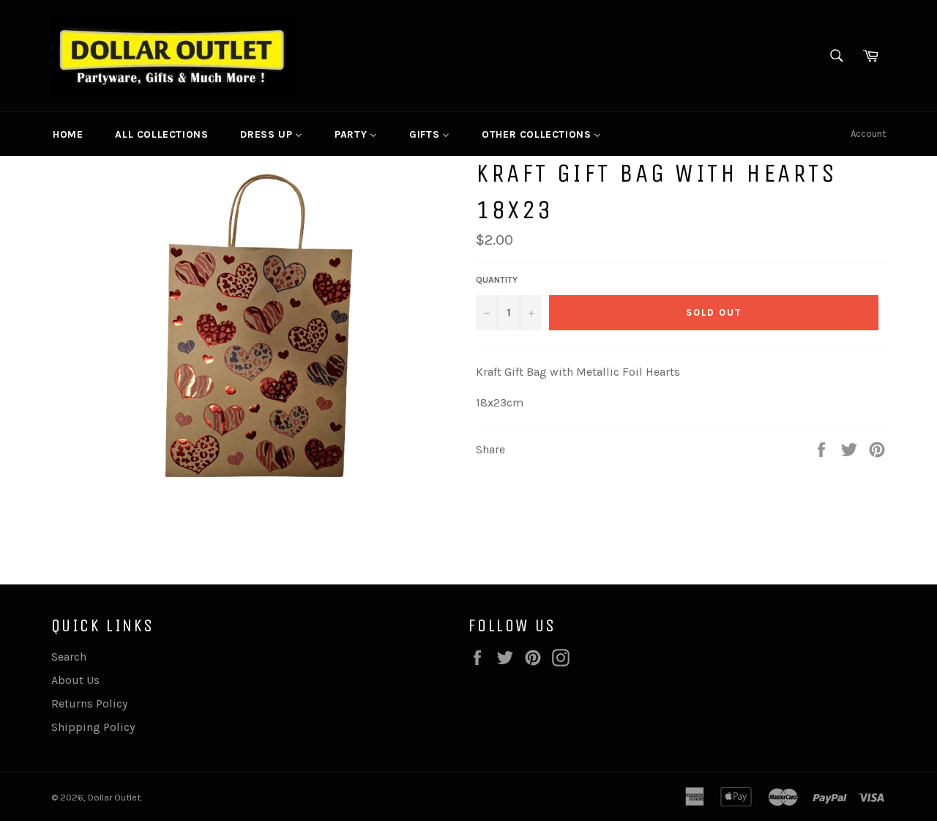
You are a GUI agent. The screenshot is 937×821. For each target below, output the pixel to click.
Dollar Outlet (114, 797)
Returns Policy (89, 703)
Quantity (497, 280)
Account (868, 133)
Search (68, 657)
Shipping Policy (93, 727)
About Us (75, 680)
